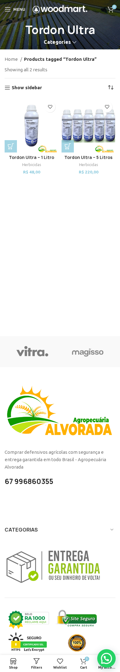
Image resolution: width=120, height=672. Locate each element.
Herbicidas (31, 164)
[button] (11, 146)
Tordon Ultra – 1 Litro (31, 157)
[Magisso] (87, 351)
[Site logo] (60, 8)
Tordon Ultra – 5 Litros (88, 157)
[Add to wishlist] (50, 107)
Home (12, 59)
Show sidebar (27, 87)
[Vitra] (32, 351)
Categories (57, 42)
